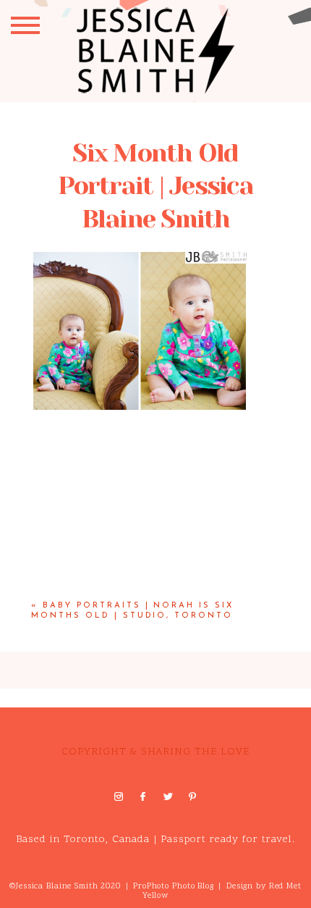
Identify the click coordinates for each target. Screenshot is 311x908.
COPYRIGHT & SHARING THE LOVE (155, 752)
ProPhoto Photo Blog (173, 886)
